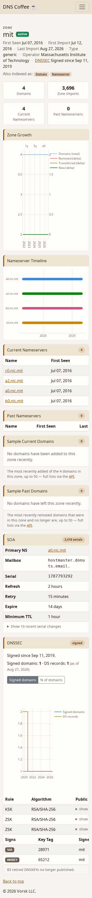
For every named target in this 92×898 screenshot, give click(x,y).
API (71, 476)
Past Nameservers (24, 416)
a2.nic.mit (14, 380)
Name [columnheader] (11, 360)
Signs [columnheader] (10, 839)
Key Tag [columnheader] (45, 839)
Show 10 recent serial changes (36, 626)
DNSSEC (42, 60)
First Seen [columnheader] (46, 426)
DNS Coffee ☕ (20, 6)
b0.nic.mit (14, 401)
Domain (41, 74)
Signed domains (22, 680)
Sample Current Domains (30, 441)
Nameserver (61, 74)
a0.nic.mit (14, 390)
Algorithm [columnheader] (41, 799)
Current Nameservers (27, 350)
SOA (11, 539)
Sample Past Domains (27, 491)
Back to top (13, 881)
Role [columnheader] (9, 799)
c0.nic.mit (14, 370)
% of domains (51, 680)
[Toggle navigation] (82, 7)
